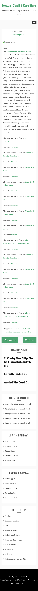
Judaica (9, 332)
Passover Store (11, 446)
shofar (23, 332)
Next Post (29, 340)
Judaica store (10, 545)
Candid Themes (19, 583)
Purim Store (10, 441)
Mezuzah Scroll (25, 404)
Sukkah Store (10, 460)
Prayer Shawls (11, 530)
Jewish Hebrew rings (13, 540)
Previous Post (10, 340)
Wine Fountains (11, 484)
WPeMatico (14, 147)
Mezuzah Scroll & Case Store (19, 5)
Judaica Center (11, 554)
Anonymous (10, 409)
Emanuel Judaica (12, 521)
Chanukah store (11, 456)
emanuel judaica (17, 329)
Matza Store (10, 451)
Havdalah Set (10, 493)
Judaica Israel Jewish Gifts (15, 559)
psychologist (10, 404)
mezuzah (16, 332)
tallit (29, 332)
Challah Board (11, 488)
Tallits (8, 526)
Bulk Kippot (10, 479)
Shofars (8, 516)
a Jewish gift (10, 549)
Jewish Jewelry (11, 498)
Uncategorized (19, 35)
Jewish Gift (29, 329)
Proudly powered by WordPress (13, 580)
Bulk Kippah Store (12, 535)
